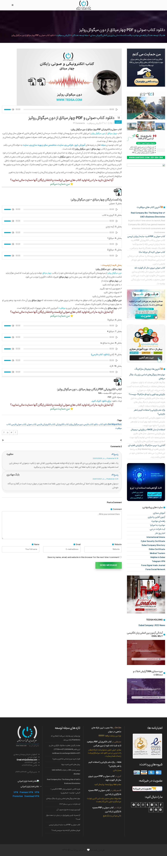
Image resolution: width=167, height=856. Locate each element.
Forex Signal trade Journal (153, 565)
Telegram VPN (158, 561)
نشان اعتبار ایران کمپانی (30, 786)
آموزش (82, 145)
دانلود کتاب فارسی (91, 424)
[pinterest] (155, 809)
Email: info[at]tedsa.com (27, 759)
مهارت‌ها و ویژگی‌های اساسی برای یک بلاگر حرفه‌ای (63, 798)
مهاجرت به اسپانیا (157, 525)
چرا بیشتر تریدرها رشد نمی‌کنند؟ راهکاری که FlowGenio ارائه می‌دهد (65, 738)
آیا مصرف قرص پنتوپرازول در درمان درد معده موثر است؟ (63, 817)
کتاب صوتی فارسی (18, 424)
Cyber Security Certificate (153, 541)
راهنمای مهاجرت (158, 521)
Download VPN (31, 796)
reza (119, 762)
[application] (62, 109)
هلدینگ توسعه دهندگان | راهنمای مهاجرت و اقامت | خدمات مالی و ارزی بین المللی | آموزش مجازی (127, 35)
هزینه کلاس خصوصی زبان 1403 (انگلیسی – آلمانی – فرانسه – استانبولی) (65, 791)
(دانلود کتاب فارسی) (100, 354)
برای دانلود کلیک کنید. (101, 401)
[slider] (7, 109)
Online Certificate (157, 549)
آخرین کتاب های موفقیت (148, 207)
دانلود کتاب (103, 424)
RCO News (160, 625)
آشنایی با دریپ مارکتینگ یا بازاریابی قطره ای (146, 445)
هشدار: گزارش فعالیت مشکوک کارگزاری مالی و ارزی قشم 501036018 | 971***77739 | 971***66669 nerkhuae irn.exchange (64, 749)
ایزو (76, 145)
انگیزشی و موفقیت (63, 35)
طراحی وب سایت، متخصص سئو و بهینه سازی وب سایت (48, 145)
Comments (80, 123)
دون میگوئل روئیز (76, 424)
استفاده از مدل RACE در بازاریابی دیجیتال (148, 429)
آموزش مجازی (159, 513)
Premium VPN (26, 792)
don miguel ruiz (115, 424)
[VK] (160, 809)
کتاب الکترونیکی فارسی (46, 424)
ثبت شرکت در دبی (157, 529)
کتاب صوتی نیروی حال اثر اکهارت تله (150, 267)
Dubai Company (146, 625)
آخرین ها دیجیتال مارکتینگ (147, 369)
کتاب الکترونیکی (62, 424)
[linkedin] (151, 809)
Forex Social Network (155, 569)
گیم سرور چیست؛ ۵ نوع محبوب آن (68, 809)
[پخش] (116, 109)
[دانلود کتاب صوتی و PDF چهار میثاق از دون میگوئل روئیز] (69, 77)
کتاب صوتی (31, 424)
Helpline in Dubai (157, 557)
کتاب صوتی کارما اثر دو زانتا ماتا (152, 252)
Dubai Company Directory (153, 545)
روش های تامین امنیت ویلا (70, 764)
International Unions (156, 537)
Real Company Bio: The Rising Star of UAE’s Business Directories (63, 781)
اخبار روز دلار (160, 533)
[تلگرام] (133, 804)
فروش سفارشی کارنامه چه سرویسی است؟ (66, 830)
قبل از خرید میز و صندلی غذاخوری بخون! (66, 759)
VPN (16, 792)
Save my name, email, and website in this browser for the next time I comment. (83, 557)
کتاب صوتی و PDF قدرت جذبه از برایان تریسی (146, 236)
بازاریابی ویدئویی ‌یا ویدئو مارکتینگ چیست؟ (147, 394)
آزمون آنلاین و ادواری (156, 517)
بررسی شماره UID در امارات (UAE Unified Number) (66, 772)
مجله (103, 145)
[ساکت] (12, 109)
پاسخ (116, 454)
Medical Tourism (157, 553)
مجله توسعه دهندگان (80, 35)
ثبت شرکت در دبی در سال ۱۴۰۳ (69, 804)
